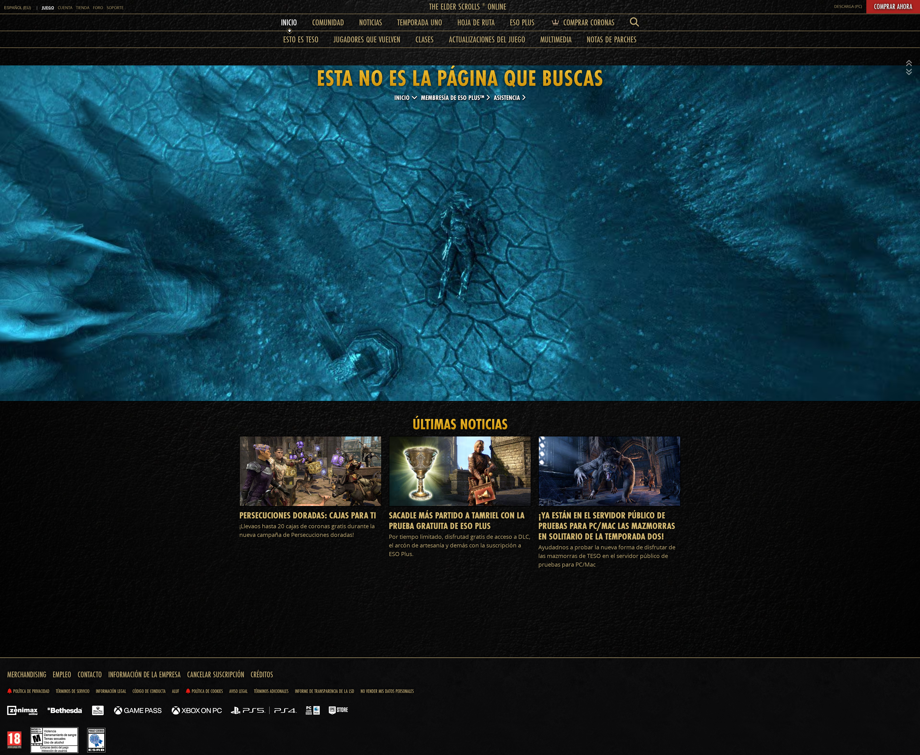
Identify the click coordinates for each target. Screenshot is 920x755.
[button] (909, 63)
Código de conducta (149, 691)
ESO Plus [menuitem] (522, 22)
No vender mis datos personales (387, 691)
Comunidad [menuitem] (328, 22)
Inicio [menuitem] (289, 22)
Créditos (262, 674)
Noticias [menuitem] (370, 22)
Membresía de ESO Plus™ (453, 97)
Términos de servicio (72, 691)
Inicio (402, 97)
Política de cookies (206, 691)
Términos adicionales (271, 691)
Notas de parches (612, 39)
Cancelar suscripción (215, 674)
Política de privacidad (30, 691)
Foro (98, 7)
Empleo (62, 674)
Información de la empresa (144, 674)
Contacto (90, 674)
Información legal (111, 691)
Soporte (115, 7)
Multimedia (556, 39)
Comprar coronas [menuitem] (588, 22)
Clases (424, 39)
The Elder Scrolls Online (467, 6)
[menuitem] (634, 22)
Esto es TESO (300, 39)
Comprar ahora (893, 7)
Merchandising (26, 674)
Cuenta (65, 7)
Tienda (82, 7)
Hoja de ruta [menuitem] (476, 22)
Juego (48, 7)
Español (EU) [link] (17, 8)
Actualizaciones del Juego (487, 39)
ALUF (175, 691)
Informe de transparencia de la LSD (324, 691)
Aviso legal (238, 691)
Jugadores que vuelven (367, 39)
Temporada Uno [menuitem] (419, 22)
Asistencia (508, 97)
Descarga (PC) (848, 6)
